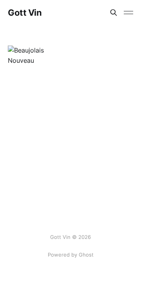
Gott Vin (25, 12)
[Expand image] (57, 53)
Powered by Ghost (71, 254)
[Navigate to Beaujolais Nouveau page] (38, 56)
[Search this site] (113, 12)
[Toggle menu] (128, 12)
